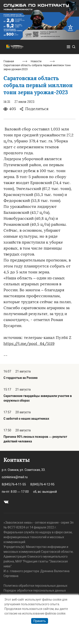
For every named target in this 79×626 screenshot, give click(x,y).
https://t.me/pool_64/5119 (29, 343)
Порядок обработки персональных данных (35, 590)
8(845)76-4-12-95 (42, 484)
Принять (39, 621)
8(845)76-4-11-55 (14, 484)
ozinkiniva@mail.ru (15, 477)
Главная (9, 61)
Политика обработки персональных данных (35, 585)
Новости (36, 61)
